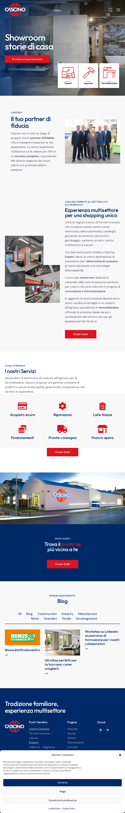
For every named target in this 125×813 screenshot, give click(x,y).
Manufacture (87, 614)
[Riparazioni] (62, 406)
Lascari (33, 738)
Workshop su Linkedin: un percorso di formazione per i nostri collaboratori (102, 637)
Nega (63, 791)
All (19, 614)
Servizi (71, 733)
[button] (120, 755)
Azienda (72, 729)
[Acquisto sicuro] (22, 406)
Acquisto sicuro (22, 414)
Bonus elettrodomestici (22, 650)
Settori (71, 738)
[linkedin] (107, 730)
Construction (47, 614)
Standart (50, 619)
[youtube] (100, 730)
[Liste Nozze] (102, 406)
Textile (66, 619)
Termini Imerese (39, 733)
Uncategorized (86, 619)
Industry (68, 614)
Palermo (34, 747)
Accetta (62, 782)
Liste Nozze (102, 414)
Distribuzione (75, 742)
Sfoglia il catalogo (22, 63)
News (35, 619)
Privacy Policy (68, 808)
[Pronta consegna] (62, 429)
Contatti (72, 747)
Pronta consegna (62, 437)
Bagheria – (50, 747)
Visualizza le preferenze (62, 800)
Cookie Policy (54, 808)
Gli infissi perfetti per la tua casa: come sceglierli (61, 664)
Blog (29, 614)
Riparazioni (62, 414)
